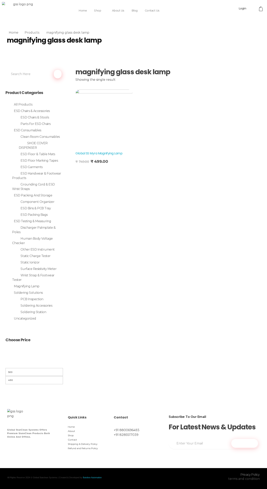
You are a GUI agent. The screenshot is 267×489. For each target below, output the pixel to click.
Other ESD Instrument (38, 249)
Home (13, 32)
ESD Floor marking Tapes (39, 160)
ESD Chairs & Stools (35, 117)
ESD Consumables (27, 130)
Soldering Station (33, 312)
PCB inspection (32, 299)
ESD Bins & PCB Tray (36, 208)
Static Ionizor (30, 262)
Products (32, 32)
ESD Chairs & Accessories (32, 111)
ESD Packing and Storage (33, 195)
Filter (34, 363)
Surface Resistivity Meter (38, 269)
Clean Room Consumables (40, 137)
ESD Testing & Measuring (32, 221)
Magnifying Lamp (26, 286)
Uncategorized (25, 318)
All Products (23, 104)
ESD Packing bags (34, 215)
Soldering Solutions (28, 293)
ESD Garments (31, 167)
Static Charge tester (35, 256)
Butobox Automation (92, 477)
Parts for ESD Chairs (35, 124)
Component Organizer (37, 202)
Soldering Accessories (36, 305)
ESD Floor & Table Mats (38, 154)
